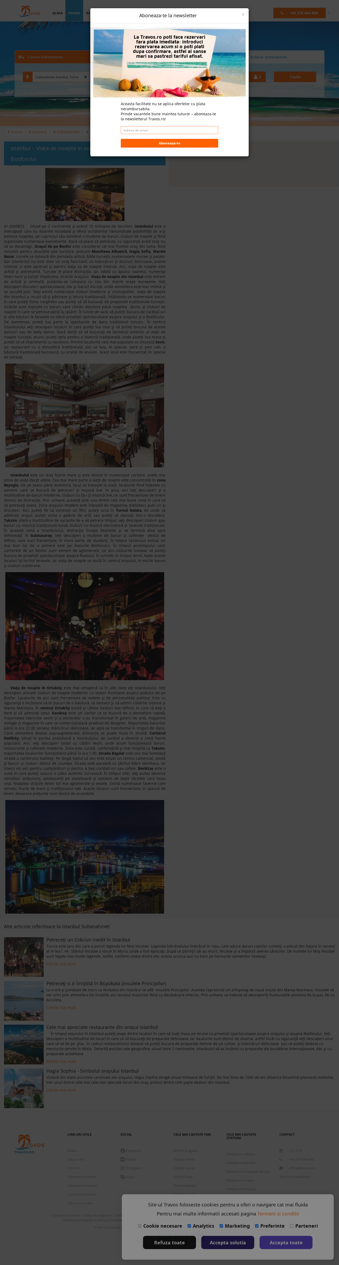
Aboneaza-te (169, 143)
